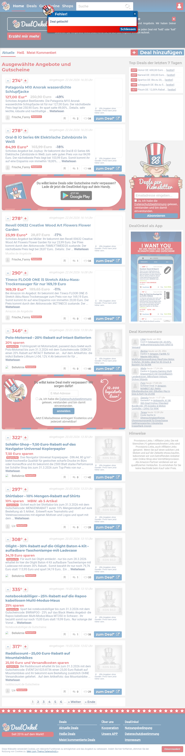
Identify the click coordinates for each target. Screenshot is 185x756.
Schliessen (128, 29)
